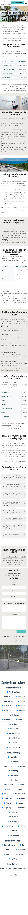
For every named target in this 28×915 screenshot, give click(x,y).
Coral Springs (14, 771)
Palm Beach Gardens (14, 747)
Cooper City (7, 808)
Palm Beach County (14, 692)
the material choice (18, 129)
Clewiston (14, 724)
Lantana (22, 701)
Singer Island (14, 743)
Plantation (14, 780)
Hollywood (22, 766)
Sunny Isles (19, 854)
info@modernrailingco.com (17, 558)
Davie (8, 789)
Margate (20, 803)
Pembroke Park (8, 826)
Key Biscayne (14, 859)
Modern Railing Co (17, 26)
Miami (23, 845)
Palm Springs (8, 710)
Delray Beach (21, 696)
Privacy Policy (13, 875)
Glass (3, 271)
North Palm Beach (14, 738)
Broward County (14, 757)
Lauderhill (22, 798)
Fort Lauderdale (14, 761)
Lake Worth (7, 706)
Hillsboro (22, 826)
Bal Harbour (21, 849)
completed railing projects (11, 443)
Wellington (22, 710)
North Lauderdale (14, 817)
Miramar (22, 784)
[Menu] (25, 2)
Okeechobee (21, 719)
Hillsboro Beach (14, 821)
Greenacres (21, 706)
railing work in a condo (15, 181)
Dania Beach (21, 808)
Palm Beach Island (14, 733)
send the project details (12, 557)
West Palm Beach (14, 729)
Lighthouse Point (14, 835)
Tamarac (8, 803)
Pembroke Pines (14, 775)
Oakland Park (14, 812)
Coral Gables (7, 849)
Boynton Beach (8, 701)
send (4, 33)
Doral (7, 854)
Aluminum (4, 275)
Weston (19, 789)
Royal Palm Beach (14, 715)
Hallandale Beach (20, 794)
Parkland (14, 831)
